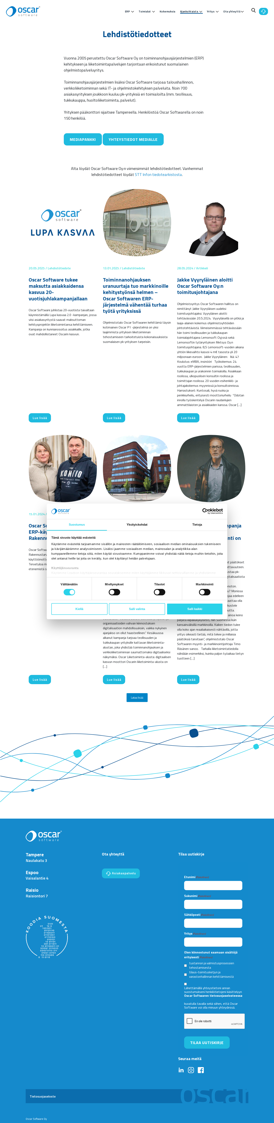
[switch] (114, 592)
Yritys (210, 11)
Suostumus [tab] (77, 524)
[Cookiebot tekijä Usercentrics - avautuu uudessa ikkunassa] (205, 511)
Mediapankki (83, 139)
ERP (127, 11)
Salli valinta (137, 609)
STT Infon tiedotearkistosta (158, 174)
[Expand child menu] (133, 12)
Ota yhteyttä (231, 11)
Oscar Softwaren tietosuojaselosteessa (213, 996)
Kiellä (79, 609)
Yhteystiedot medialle (133, 139)
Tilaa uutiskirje (207, 1042)
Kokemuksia (167, 11)
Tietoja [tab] (197, 524)
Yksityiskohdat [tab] (137, 524)
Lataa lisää (137, 697)
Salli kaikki (194, 609)
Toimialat (145, 11)
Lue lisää (40, 417)
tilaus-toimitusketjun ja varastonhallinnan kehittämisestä (211, 974)
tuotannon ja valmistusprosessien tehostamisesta (211, 965)
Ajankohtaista (189, 11)
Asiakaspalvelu (123, 873)
